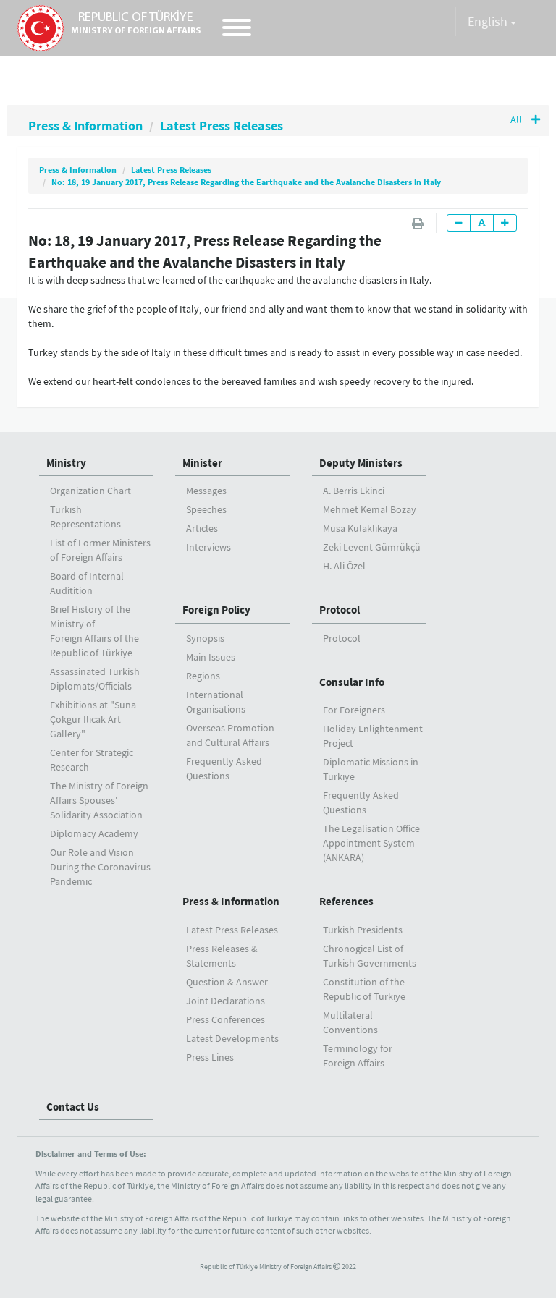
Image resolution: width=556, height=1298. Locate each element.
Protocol (339, 609)
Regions (203, 675)
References (346, 901)
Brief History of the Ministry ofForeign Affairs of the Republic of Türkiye (94, 631)
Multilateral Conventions (350, 1022)
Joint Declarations (225, 1000)
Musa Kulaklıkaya (360, 528)
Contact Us (72, 1107)
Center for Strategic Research (91, 759)
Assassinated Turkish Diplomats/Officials (95, 678)
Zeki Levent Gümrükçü (372, 546)
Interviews (208, 546)
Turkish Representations (85, 516)
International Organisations (215, 702)
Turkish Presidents (363, 929)
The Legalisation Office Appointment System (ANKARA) (371, 843)
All (517, 119)
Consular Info (351, 682)
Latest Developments (232, 1038)
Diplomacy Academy (94, 833)
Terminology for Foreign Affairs (357, 1055)
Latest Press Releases (221, 125)
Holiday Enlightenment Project (373, 736)
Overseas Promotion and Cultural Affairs (230, 735)
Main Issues (210, 656)
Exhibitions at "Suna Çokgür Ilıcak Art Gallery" (93, 719)
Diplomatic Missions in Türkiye (370, 769)
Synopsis (205, 638)
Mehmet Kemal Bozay (369, 509)
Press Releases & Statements (222, 956)
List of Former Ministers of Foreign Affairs (100, 550)
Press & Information (85, 125)
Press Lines (210, 1057)
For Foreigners (354, 709)
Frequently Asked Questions (224, 768)
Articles (202, 528)
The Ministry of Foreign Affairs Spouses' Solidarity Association (99, 800)
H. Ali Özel (344, 565)
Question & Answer (227, 981)
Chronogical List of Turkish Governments (369, 956)
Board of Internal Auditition (87, 583)
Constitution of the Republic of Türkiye (364, 989)
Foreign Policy (216, 609)
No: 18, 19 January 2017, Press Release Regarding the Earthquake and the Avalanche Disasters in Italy (246, 182)
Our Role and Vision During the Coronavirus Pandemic (100, 867)
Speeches (206, 509)
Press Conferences (225, 1019)
